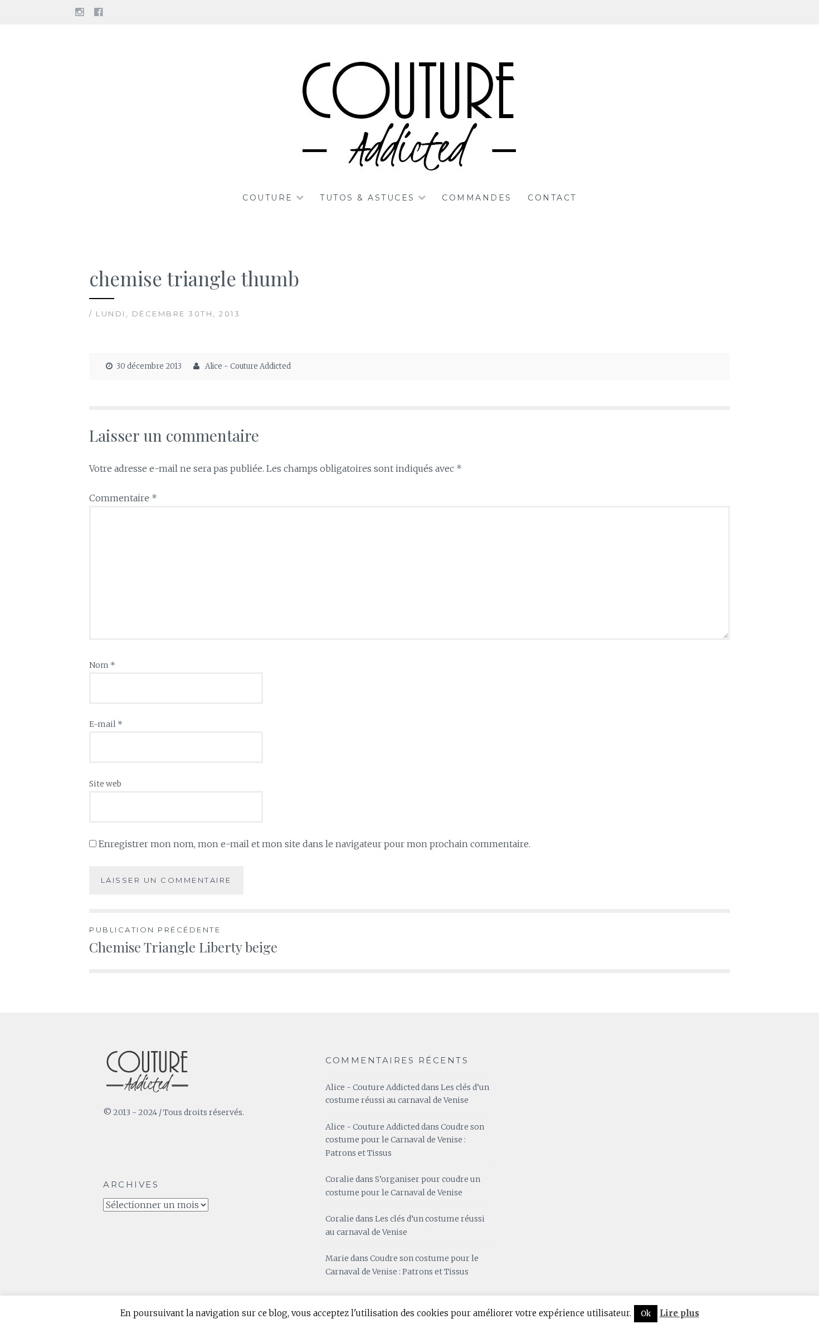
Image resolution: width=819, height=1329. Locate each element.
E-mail (106, 724)
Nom (102, 665)
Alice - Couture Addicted (248, 366)
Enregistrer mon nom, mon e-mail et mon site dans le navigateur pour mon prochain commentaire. (314, 843)
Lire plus (679, 1313)
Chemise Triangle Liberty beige (183, 940)
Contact (552, 198)
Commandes (477, 198)
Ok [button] (646, 1313)
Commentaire (123, 498)
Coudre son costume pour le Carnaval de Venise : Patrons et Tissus (404, 1140)
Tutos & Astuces (367, 198)
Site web (105, 784)
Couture (267, 198)
